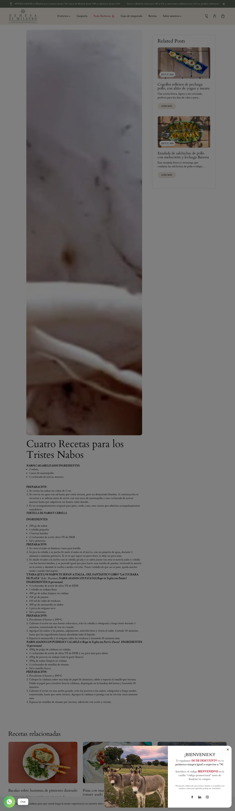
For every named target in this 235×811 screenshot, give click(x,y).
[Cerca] (228, 749)
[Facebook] (192, 797)
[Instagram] (207, 797)
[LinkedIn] (200, 797)
